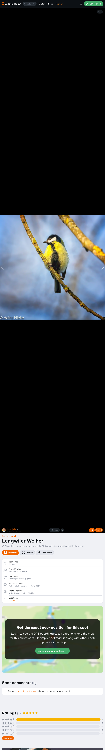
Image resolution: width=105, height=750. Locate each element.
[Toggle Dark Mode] (81, 3)
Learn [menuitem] (50, 4)
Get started (95, 4)
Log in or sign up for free (50, 651)
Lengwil (12, 600)
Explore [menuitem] (42, 4)
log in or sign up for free (21, 546)
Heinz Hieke (11, 529)
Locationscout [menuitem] (11, 4)
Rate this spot (8, 738)
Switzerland (9, 536)
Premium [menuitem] (59, 4)
